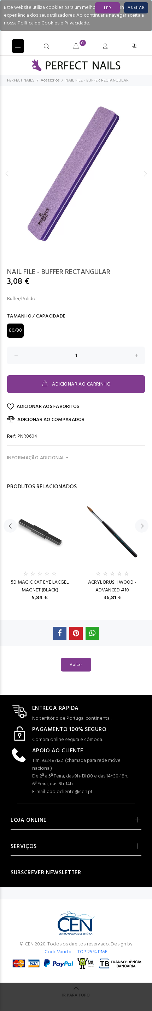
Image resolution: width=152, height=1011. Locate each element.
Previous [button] (6, 173)
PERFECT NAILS (21, 80)
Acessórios (50, 80)
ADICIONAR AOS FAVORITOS (48, 407)
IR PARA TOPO (76, 995)
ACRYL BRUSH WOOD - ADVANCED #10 (112, 586)
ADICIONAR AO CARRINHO (81, 384)
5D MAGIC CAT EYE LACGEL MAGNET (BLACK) (40, 586)
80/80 (15, 330)
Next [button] (145, 173)
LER (107, 8)
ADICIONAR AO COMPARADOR (50, 420)
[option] (76, 173)
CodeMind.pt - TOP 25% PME (76, 952)
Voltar (76, 664)
